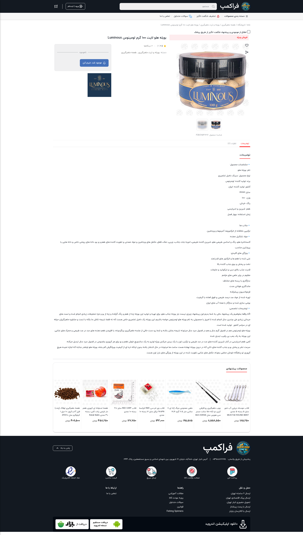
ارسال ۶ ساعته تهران (240, 493)
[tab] (244, 143)
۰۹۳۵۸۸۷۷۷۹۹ (219, 459)
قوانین (180, 506)
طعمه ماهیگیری (228, 25)
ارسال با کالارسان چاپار (239, 511)
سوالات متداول (176, 502)
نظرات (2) (232, 143)
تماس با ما (111, 493)
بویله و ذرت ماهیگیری (210, 25)
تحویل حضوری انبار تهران (238, 502)
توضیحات (245, 143)
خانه (248, 25)
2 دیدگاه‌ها (148, 46)
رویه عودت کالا (176, 497)
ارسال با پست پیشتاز (240, 506)
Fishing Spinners (175, 511)
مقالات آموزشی (175, 493)
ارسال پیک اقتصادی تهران (238, 497)
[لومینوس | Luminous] (99, 85)
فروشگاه (241, 25)
